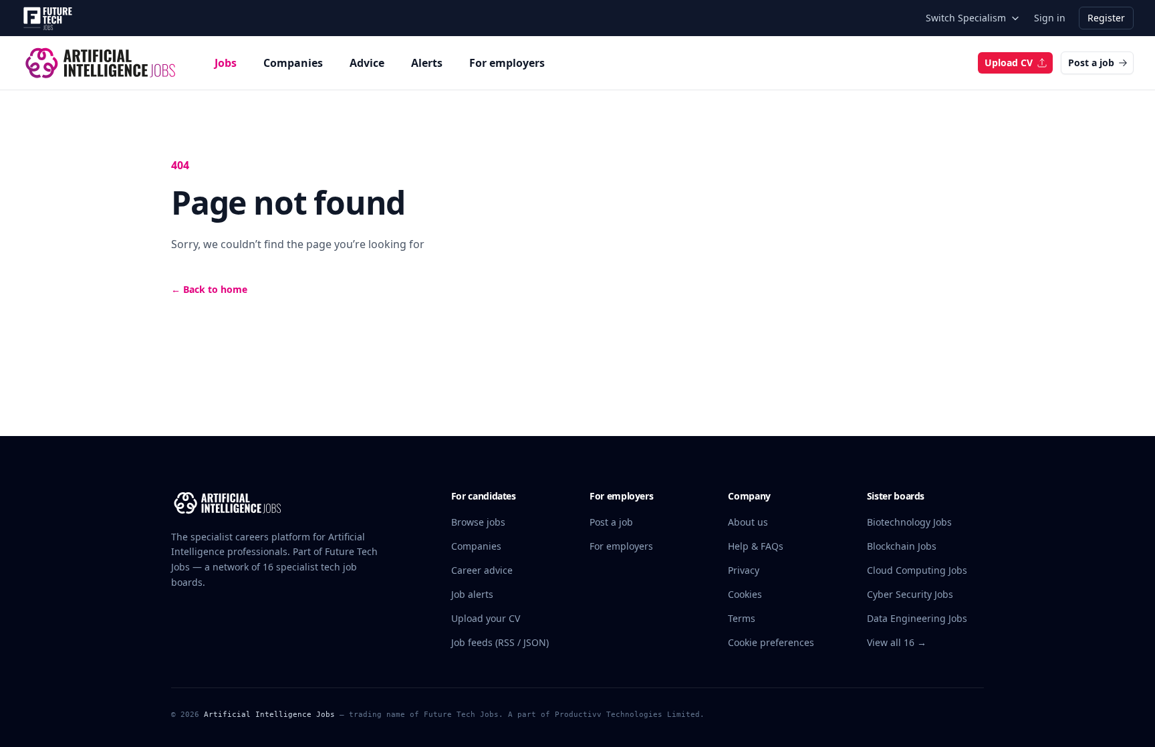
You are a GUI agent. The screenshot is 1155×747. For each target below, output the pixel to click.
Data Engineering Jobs (917, 618)
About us (748, 522)
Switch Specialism (966, 17)
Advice (367, 63)
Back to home (209, 289)
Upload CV (1009, 62)
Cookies (745, 594)
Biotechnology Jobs (909, 522)
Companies (293, 63)
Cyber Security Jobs (910, 594)
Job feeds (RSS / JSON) (500, 642)
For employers (507, 63)
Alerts (426, 63)
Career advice (482, 570)
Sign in (1049, 17)
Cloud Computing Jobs (917, 570)
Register (1106, 17)
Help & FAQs (755, 546)
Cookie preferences (771, 642)
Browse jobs (478, 522)
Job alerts (472, 594)
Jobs (226, 63)
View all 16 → (896, 642)
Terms (741, 618)
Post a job (1091, 62)
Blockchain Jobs (901, 546)
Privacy (743, 570)
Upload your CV (485, 618)
